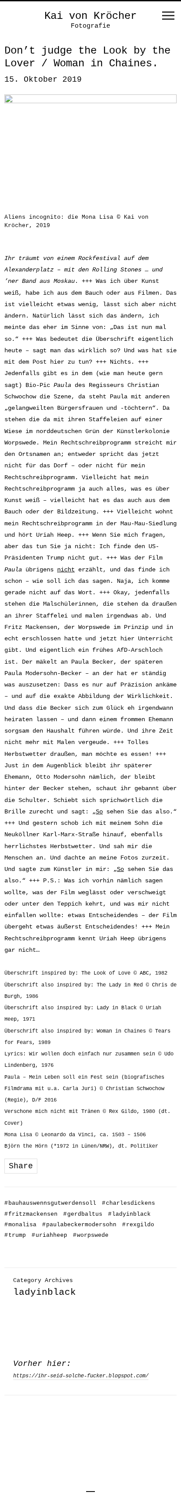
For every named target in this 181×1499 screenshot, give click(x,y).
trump (15, 1235)
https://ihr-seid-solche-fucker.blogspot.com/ (80, 1376)
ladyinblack (129, 1214)
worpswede (91, 1235)
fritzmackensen (31, 1214)
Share (21, 1166)
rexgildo (138, 1224)
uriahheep (49, 1235)
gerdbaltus (82, 1214)
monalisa (20, 1224)
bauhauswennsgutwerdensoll (50, 1203)
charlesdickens (128, 1203)
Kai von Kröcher (90, 16)
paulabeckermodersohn (79, 1224)
